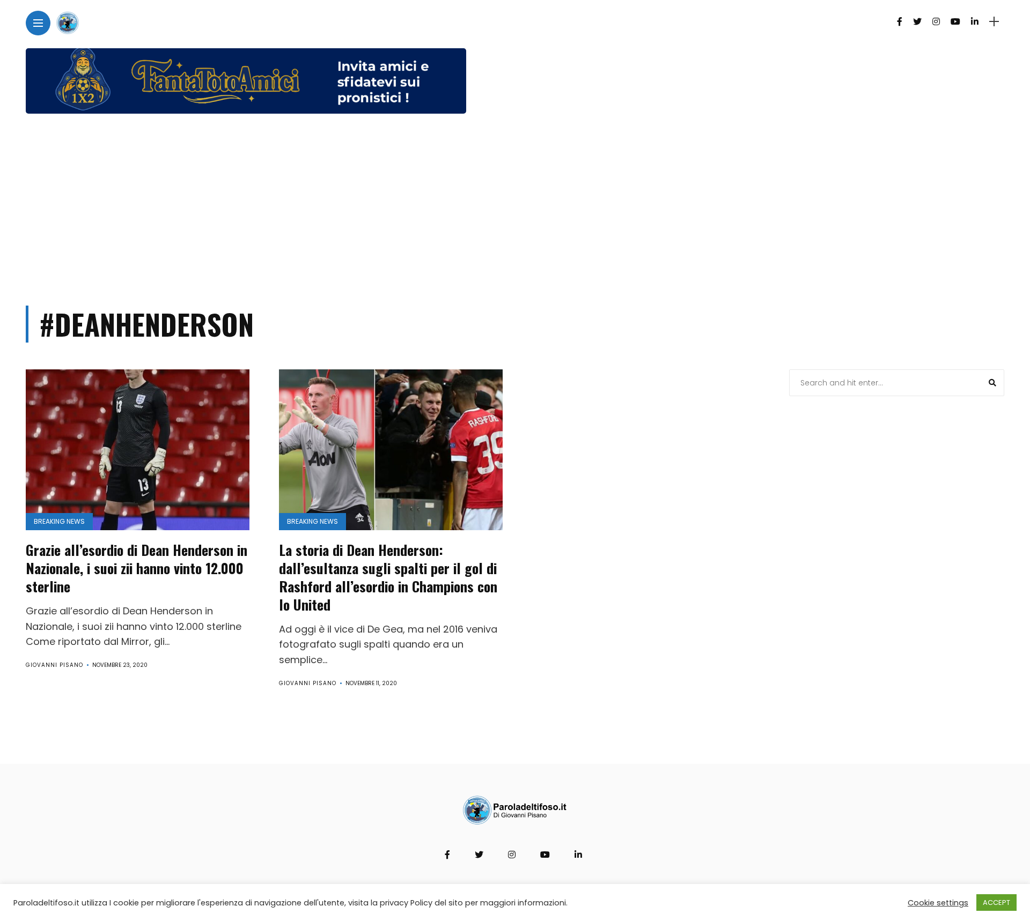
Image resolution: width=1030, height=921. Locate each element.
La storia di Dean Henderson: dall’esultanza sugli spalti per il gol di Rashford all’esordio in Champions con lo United (388, 576)
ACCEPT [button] (996, 902)
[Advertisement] (515, 205)
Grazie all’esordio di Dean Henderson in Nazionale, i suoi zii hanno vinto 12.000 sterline (136, 568)
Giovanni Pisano (54, 665)
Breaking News (59, 521)
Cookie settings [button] (938, 903)
